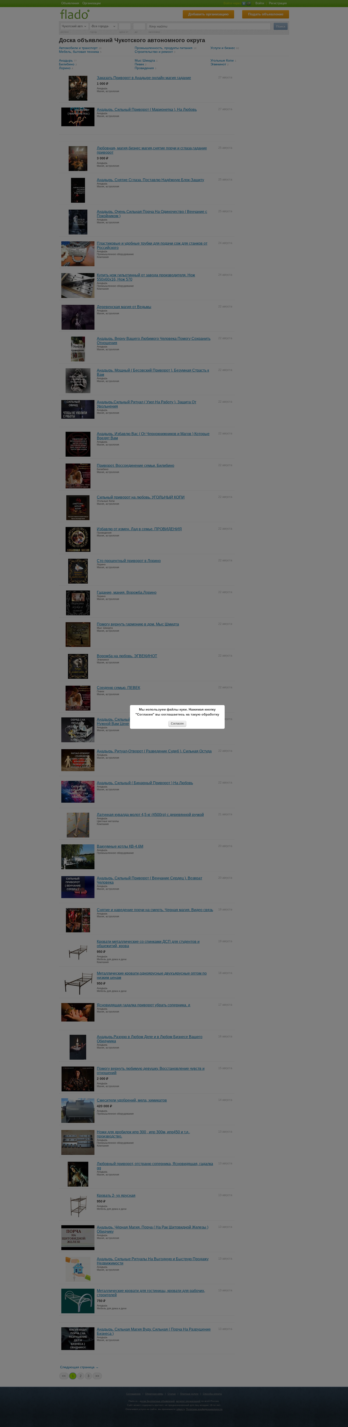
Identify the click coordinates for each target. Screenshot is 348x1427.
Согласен (177, 723)
